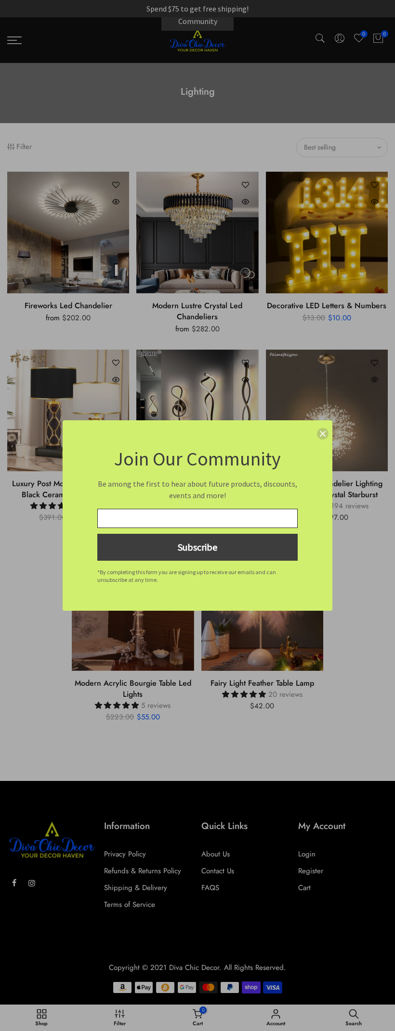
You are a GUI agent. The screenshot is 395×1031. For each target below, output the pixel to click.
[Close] (323, 433)
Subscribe (197, 547)
